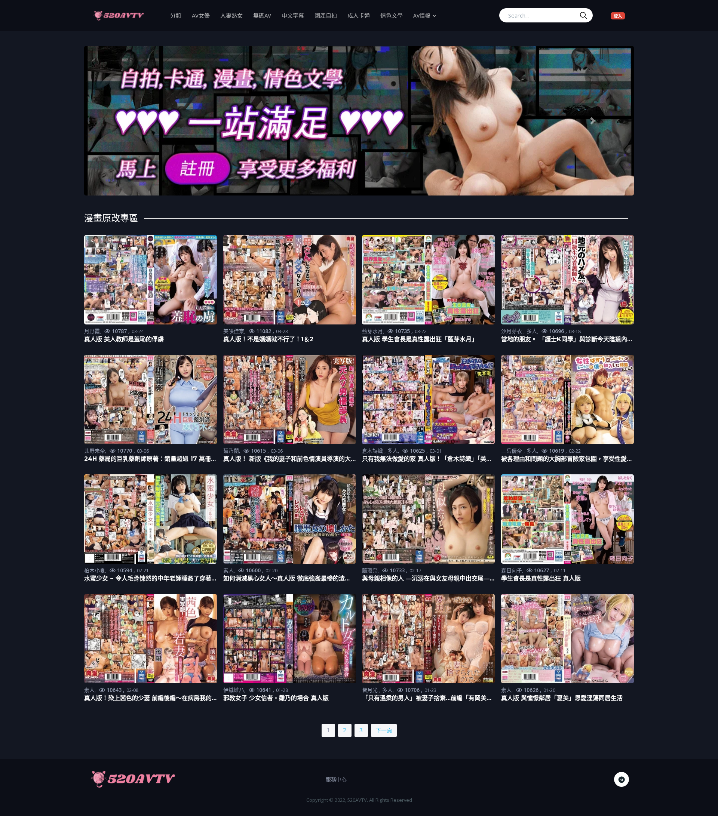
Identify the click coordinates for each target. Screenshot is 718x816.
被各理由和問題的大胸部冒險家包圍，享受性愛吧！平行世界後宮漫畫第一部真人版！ (564, 459)
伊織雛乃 (233, 689)
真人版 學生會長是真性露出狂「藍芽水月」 (420, 339)
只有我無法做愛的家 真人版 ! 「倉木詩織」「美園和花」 (427, 459)
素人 (228, 570)
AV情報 (421, 15)
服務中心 (336, 779)
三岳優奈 (512, 450)
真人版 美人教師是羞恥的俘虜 (124, 339)
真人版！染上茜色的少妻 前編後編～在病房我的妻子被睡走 (148, 698)
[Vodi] (118, 15)
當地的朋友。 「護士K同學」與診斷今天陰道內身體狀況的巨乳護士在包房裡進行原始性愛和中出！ (567, 340)
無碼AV (264, 15)
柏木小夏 (94, 570)
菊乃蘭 (231, 450)
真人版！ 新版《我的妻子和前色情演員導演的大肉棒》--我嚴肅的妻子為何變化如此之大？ (287, 459)
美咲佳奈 (233, 331)
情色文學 (394, 15)
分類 (178, 15)
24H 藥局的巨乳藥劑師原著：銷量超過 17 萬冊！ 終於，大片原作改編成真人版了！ (150, 459)
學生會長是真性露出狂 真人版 (541, 578)
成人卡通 (361, 15)
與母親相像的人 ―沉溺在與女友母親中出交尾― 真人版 (426, 579)
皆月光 (370, 689)
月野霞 (92, 331)
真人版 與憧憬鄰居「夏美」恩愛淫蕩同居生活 (562, 698)
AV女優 (203, 15)
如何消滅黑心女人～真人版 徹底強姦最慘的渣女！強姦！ (284, 579)
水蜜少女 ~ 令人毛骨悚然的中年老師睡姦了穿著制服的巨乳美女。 (147, 579)
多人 (532, 331)
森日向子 (511, 570)
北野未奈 (94, 450)
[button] (125, 121)
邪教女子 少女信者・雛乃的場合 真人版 (276, 698)
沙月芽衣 (512, 331)
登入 (619, 16)
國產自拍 (328, 15)
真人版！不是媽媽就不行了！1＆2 (268, 339)
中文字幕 (295, 15)
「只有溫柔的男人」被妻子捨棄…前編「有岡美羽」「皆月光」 (424, 698)
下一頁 (383, 730)
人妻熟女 (234, 15)
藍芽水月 (372, 331)
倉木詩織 (373, 450)
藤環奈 (370, 570)
